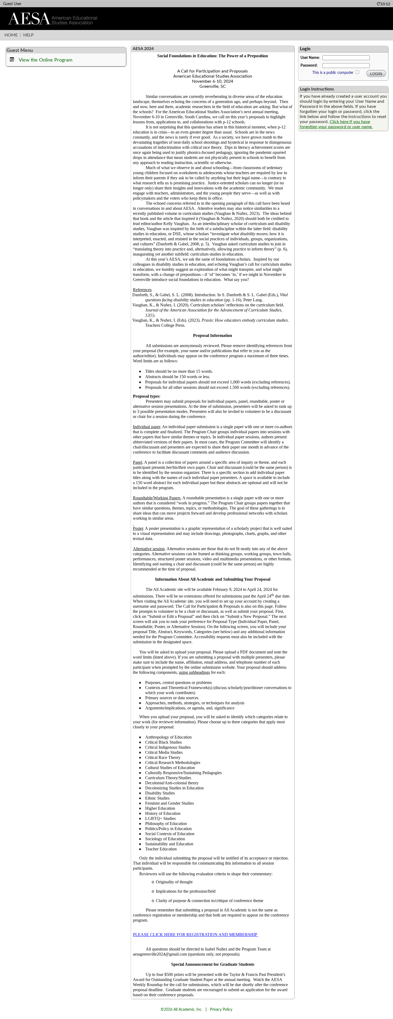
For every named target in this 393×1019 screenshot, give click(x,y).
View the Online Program (45, 60)
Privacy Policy (221, 1009)
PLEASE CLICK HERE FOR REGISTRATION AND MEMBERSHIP (195, 934)
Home (11, 35)
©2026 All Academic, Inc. (181, 1009)
